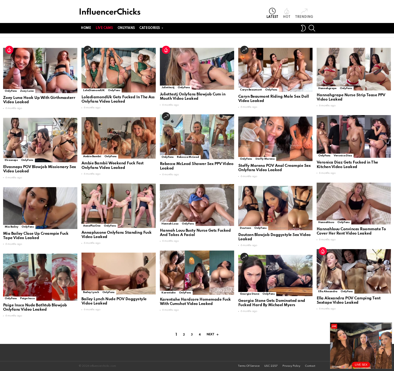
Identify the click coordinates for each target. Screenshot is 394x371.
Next (210, 334)
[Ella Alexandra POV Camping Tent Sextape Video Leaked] (354, 271)
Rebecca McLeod (188, 157)
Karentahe (168, 292)
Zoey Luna (27, 91)
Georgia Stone (249, 294)
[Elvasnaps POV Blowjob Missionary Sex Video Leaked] (40, 140)
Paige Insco (27, 298)
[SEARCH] (312, 28)
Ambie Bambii (92, 156)
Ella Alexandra (327, 291)
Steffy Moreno (265, 159)
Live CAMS (104, 28)
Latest (272, 17)
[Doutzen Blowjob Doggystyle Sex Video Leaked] (275, 208)
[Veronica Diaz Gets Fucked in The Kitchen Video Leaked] (354, 136)
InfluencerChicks (109, 12)
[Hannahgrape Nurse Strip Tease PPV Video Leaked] (354, 69)
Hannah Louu (170, 223)
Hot (286, 17)
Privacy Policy (291, 366)
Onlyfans (126, 28)
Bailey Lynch (91, 292)
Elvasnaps (11, 160)
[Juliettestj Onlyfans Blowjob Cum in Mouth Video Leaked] (197, 69)
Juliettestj (167, 87)
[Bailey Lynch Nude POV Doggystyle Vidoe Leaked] (118, 273)
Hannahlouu (326, 222)
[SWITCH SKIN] (303, 28)
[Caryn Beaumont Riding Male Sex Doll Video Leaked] (275, 70)
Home (86, 28)
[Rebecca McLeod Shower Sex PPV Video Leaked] (197, 136)
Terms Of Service (249, 366)
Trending (304, 17)
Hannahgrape (327, 88)
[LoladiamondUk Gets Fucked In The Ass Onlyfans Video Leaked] (118, 70)
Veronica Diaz (343, 155)
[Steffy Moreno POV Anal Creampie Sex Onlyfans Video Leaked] (275, 139)
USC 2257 (271, 366)
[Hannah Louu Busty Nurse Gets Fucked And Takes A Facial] (197, 205)
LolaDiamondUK (94, 90)
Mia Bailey (11, 227)
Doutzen (245, 228)
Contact (310, 366)
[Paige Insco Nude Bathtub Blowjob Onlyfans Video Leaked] (40, 277)
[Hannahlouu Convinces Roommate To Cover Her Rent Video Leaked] (354, 203)
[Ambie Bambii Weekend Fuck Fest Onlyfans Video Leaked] (118, 138)
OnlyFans (11, 91)
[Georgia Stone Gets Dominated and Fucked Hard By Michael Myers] (275, 275)
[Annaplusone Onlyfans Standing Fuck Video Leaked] (118, 205)
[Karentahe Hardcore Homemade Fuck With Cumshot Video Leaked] (197, 273)
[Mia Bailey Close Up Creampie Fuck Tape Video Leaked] (40, 208)
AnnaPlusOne (92, 225)
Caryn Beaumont (251, 89)
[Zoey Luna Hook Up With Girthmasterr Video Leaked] (40, 70)
